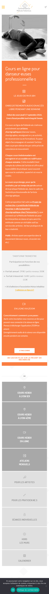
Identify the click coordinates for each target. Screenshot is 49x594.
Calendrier (24, 560)
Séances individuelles (24, 519)
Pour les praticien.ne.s (24, 500)
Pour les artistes (24, 482)
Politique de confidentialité (28, 590)
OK (13, 590)
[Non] (46, 586)
